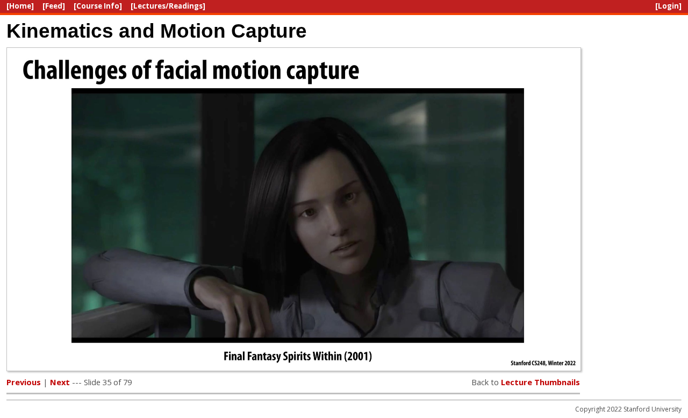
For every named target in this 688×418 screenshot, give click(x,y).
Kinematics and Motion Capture (156, 30)
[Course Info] (98, 6)
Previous (23, 382)
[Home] (20, 6)
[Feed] (53, 6)
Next (60, 382)
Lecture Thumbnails (540, 382)
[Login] (668, 6)
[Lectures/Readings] (168, 6)
